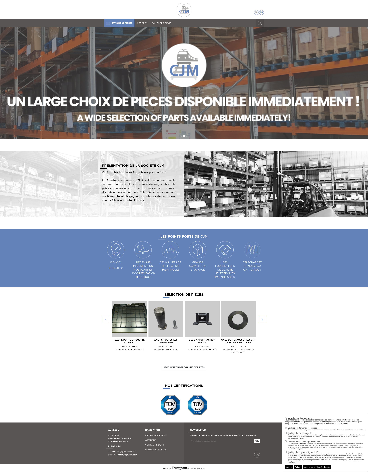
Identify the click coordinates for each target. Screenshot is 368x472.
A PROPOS (142, 23)
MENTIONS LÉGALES (155, 449)
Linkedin (257, 454)
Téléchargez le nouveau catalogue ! (252, 266)
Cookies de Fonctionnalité (326, 435)
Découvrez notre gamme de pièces (184, 367)
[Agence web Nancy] (181, 468)
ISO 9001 (115, 262)
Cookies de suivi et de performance (325, 445)
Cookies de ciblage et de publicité (326, 457)
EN (261, 12)
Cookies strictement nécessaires (326, 429)
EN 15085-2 (116, 268)
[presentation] (105, 319)
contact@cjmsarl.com (126, 455)
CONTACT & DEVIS (161, 23)
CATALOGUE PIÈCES (121, 23)
